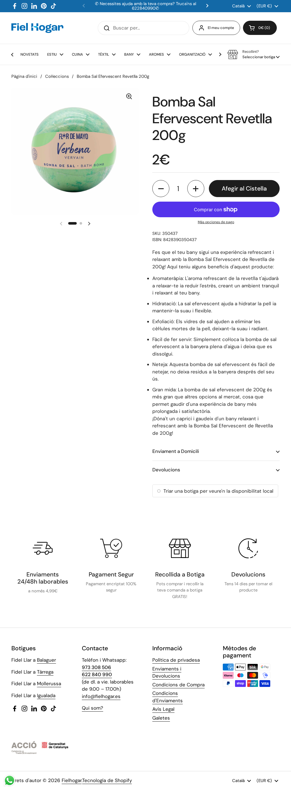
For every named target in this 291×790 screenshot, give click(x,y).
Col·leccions (57, 76)
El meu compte (221, 27)
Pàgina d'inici (24, 76)
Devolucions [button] (166, 470)
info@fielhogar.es (101, 696)
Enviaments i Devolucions (166, 672)
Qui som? (92, 708)
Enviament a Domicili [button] (175, 451)
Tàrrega (45, 672)
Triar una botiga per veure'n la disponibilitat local (218, 491)
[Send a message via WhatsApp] (9, 780)
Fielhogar (72, 780)
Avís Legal (163, 709)
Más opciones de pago (216, 222)
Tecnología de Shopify (107, 780)
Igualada (46, 695)
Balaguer (46, 660)
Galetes (161, 718)
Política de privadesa (176, 660)
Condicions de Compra (178, 685)
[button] (260, 28)
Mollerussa (49, 683)
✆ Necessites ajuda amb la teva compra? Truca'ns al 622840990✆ (145, 6)
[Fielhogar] (37, 28)
